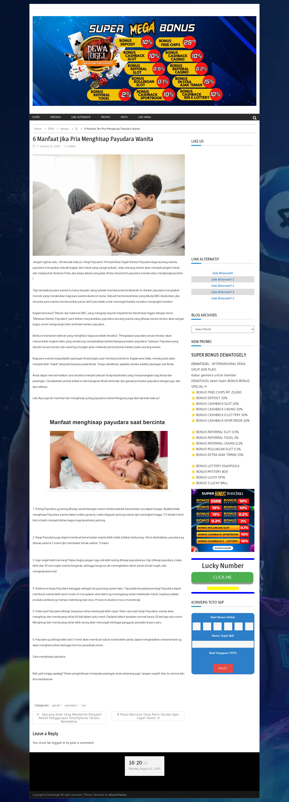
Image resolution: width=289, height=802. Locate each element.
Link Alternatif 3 (223, 292)
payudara (71, 705)
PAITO (124, 117)
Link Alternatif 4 (223, 298)
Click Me (222, 577)
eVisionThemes (118, 795)
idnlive (71, 146)
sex (83, 705)
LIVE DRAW (144, 117)
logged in (58, 743)
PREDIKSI (55, 117)
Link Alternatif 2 (223, 286)
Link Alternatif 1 (223, 279)
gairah (56, 705)
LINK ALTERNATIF (81, 117)
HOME (36, 117)
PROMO (105, 117)
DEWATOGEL (200, 364)
